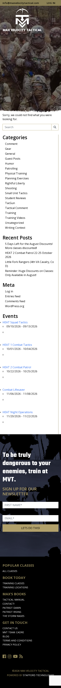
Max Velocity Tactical (22, 30)
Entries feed (12, 296)
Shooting (11, 188)
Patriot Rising (12, 611)
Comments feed (15, 301)
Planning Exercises (17, 178)
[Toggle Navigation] (53, 20)
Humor (9, 163)
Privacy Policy (12, 644)
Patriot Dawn (12, 607)
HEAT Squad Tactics (15, 322)
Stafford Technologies (38, 675)
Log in (9, 291)
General (10, 154)
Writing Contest (15, 228)
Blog (6, 636)
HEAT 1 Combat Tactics (17, 345)
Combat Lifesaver (14, 390)
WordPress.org (14, 306)
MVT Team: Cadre (13, 632)
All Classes (10, 571)
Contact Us (10, 628)
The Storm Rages (13, 616)
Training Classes (13, 583)
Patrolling (11, 168)
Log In (51, 3)
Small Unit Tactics (16, 193)
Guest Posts (12, 158)
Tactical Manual (14, 599)
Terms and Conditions (17, 640)
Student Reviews (15, 198)
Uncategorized (14, 223)
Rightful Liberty (15, 183)
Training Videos (15, 218)
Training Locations (15, 587)
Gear (8, 149)
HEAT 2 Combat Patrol (17, 367)
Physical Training (16, 173)
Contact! (8, 603)
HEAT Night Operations (18, 412)
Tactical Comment (16, 208)
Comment (11, 144)
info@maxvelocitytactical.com (21, 3)
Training (10, 213)
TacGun (10, 203)
